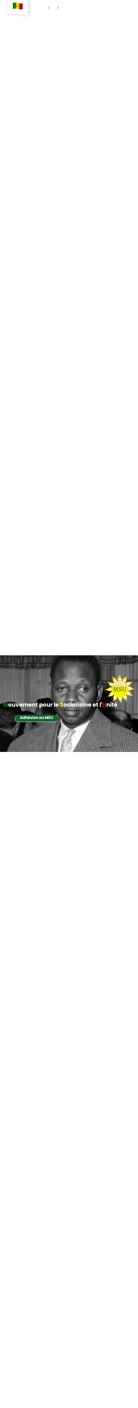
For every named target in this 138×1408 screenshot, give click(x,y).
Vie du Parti (92, 7)
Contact (104, 7)
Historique (64, 7)
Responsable (78, 7)
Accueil (53, 7)
